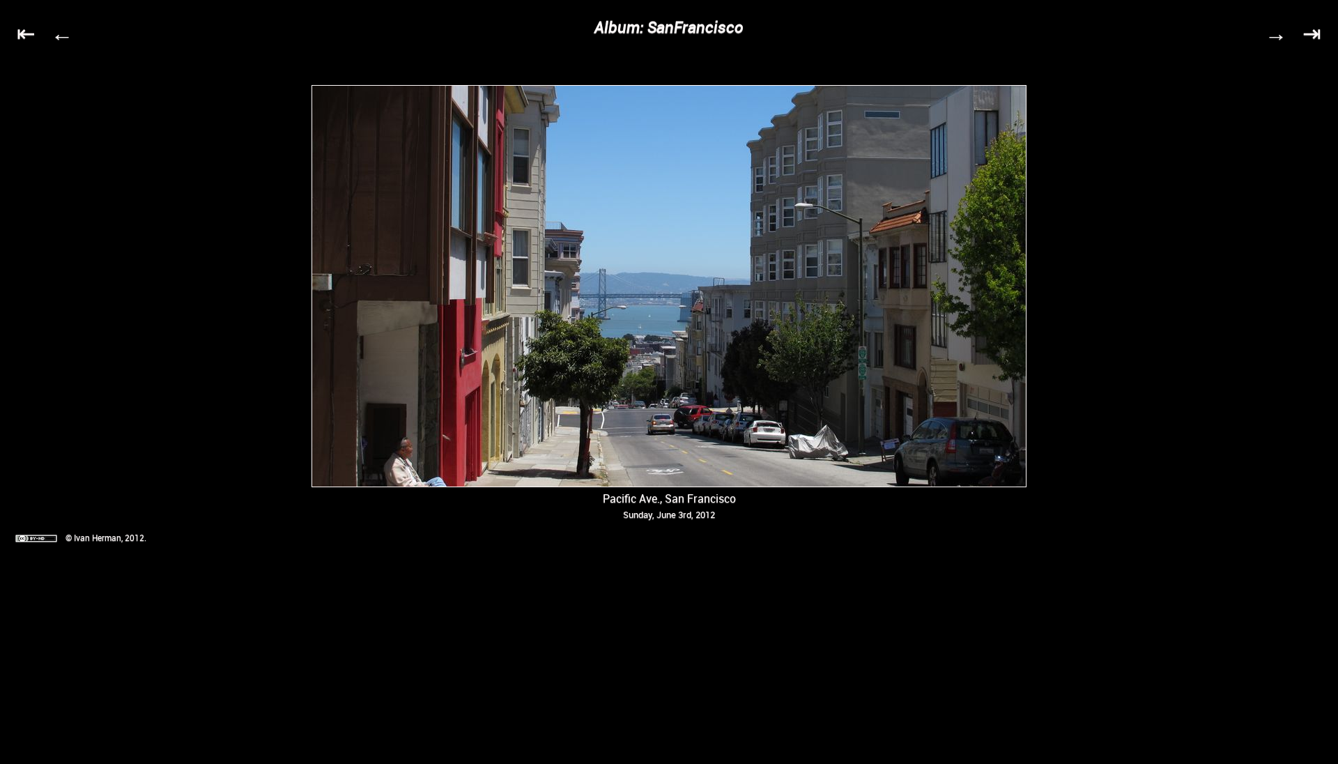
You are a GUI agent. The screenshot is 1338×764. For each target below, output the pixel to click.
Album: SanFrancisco (669, 27)
